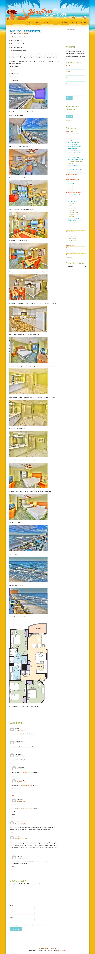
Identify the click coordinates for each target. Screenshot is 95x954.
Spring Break (70, 187)
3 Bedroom (71, 216)
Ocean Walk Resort (72, 208)
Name (11, 905)
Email (11, 911)
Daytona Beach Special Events (72, 179)
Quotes (67, 254)
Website (12, 917)
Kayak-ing (71, 138)
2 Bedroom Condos (75, 227)
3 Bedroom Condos (75, 229)
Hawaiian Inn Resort (72, 201)
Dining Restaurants (70, 231)
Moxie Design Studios (61, 950)
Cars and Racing (72, 136)
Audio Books (70, 250)
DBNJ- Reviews (72, 238)
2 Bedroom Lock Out (73, 212)
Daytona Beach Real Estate (74, 157)
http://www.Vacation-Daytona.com (30, 861)
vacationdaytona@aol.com (27, 772)
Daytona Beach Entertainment (74, 146)
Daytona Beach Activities (73, 133)
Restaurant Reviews (72, 236)
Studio (70, 205)
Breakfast (70, 234)
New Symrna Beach (70, 245)
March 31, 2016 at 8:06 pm (20, 743)
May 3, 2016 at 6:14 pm (20, 756)
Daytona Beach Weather (73, 165)
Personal (68, 247)
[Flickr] (80, 18)
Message (68, 83)
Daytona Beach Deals (72, 144)
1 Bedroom (71, 197)
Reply (11, 737)
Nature (69, 167)
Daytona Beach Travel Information (75, 159)
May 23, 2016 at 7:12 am (22, 768)
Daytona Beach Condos (71, 174)
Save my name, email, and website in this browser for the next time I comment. (27, 925)
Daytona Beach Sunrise (74, 155)
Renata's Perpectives (72, 252)
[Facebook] (77, 17)
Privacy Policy (69, 120)
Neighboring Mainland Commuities (75, 171)
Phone (67, 77)
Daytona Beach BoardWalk (73, 142)
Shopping (71, 140)
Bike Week (70, 181)
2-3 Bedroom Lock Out (74, 214)
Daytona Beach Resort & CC (74, 194)
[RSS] (73, 18)
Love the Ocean (69, 243)
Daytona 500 (70, 185)
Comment (12, 887)
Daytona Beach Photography (74, 152)
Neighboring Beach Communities (75, 169)
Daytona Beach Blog (47, 12)
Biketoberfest (71, 183)
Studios (70, 199)
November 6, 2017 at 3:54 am (21, 823)
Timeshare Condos (73, 222)
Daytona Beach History (73, 148)
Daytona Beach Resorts (71, 177)
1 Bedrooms (73, 225)
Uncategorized (69, 257)
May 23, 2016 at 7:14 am (22, 781)
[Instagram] (84, 17)
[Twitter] (70, 17)
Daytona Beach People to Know (74, 150)
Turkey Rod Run (71, 189)
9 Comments (25, 33)
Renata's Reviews (73, 240)
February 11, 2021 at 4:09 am (23, 858)
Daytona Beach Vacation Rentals (73, 192)
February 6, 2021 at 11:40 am (21, 838)
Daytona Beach (69, 131)
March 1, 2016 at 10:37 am (20, 730)
